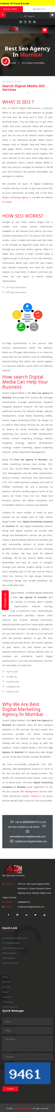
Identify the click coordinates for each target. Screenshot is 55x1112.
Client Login (7, 1001)
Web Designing (9, 953)
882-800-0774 (39, 9)
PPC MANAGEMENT (11, 943)
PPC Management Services (33, 791)
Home (5, 977)
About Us (6, 982)
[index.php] (14, 28)
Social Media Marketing (13, 948)
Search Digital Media (22, 1108)
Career (5, 992)
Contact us (36, 796)
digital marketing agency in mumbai (21, 197)
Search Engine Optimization (15, 938)
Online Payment (9, 1006)
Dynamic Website (10, 963)
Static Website (8, 958)
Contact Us (7, 997)
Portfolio (6, 987)
